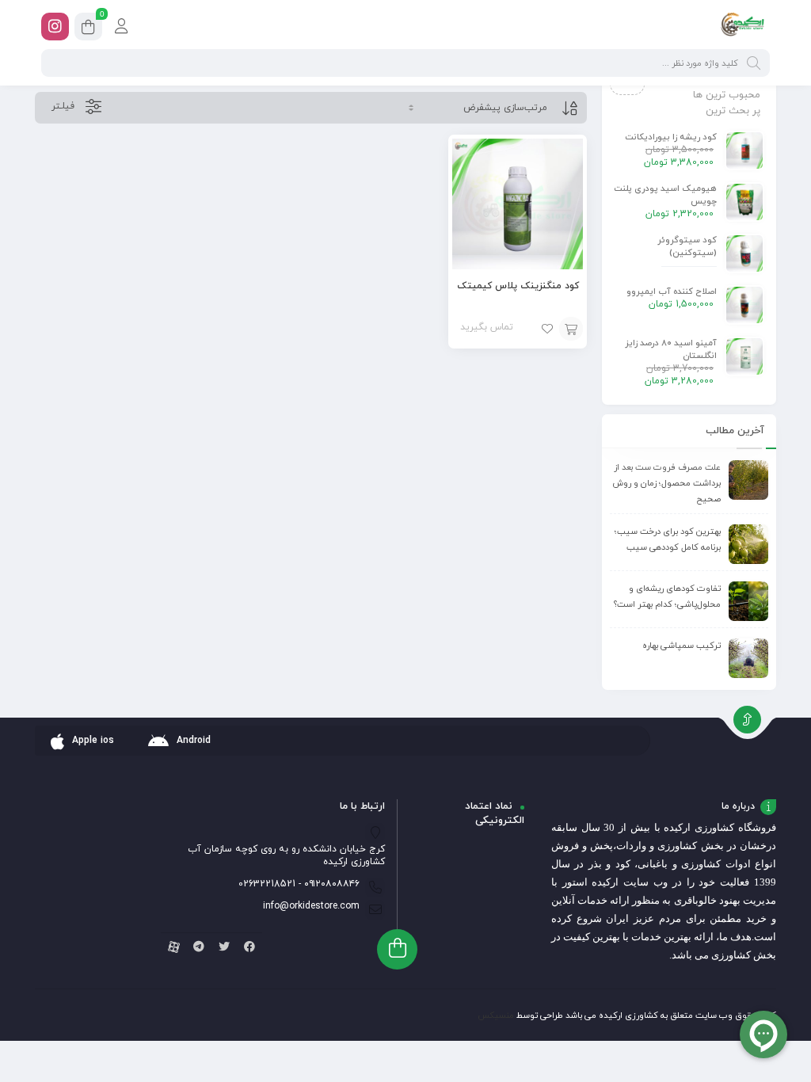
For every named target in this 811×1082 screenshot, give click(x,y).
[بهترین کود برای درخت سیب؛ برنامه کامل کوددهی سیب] (748, 544)
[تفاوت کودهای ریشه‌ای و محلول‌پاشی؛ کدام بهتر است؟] (748, 601)
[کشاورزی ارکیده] (742, 26)
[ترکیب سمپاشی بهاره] (748, 658)
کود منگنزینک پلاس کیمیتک (518, 286)
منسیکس (496, 1015)
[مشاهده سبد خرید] (88, 29)
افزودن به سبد (571, 329)
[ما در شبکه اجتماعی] (55, 26)
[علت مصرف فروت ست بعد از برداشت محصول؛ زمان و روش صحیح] (748, 480)
